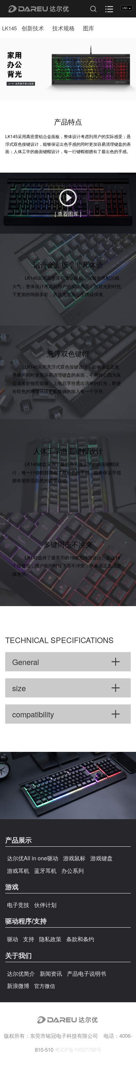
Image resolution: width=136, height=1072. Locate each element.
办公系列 (72, 871)
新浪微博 (18, 986)
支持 (28, 939)
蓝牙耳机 (45, 871)
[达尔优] (34, 9)
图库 (88, 28)
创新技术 (33, 28)
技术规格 (63, 28)
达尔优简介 (21, 973)
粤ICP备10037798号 (78, 1049)
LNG (125, 8)
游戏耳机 (18, 871)
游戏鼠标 (74, 858)
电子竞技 (18, 905)
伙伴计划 (45, 905)
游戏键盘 (101, 858)
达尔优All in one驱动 (32, 858)
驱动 (12, 939)
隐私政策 (50, 939)
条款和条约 (80, 939)
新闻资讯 (51, 973)
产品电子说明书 (86, 973)
